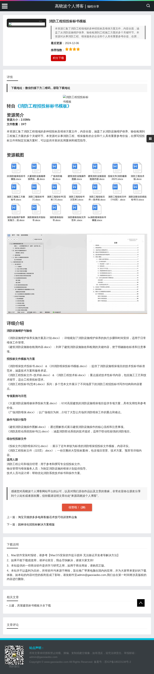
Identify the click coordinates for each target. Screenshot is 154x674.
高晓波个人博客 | (77, 6)
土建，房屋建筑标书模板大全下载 (30, 605)
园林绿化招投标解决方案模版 (36, 524)
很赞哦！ (75, 507)
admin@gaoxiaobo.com (43, 656)
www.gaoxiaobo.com (56, 661)
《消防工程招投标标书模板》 (43, 106)
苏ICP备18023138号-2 (117, 661)
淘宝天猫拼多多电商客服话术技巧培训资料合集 (47, 517)
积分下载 (58, 57)
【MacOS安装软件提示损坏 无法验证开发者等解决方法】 (84, 555)
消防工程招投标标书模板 (67, 21)
